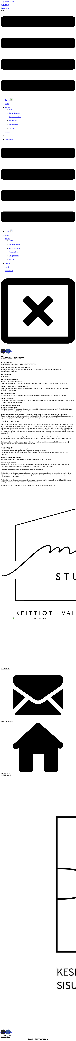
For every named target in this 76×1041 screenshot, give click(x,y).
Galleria (7, 132)
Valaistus (11, 128)
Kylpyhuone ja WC (15, 117)
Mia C (7, 136)
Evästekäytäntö (5, 1037)
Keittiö (11, 109)
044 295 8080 (5, 669)
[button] (38, 53)
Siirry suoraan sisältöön (8, 1)
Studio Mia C (5, 5)
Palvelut (7, 107)
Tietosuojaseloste (6, 1035)
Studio (7, 104)
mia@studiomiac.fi (7, 721)
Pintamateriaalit (13, 120)
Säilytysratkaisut (14, 124)
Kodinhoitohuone (14, 113)
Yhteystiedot (9, 139)
